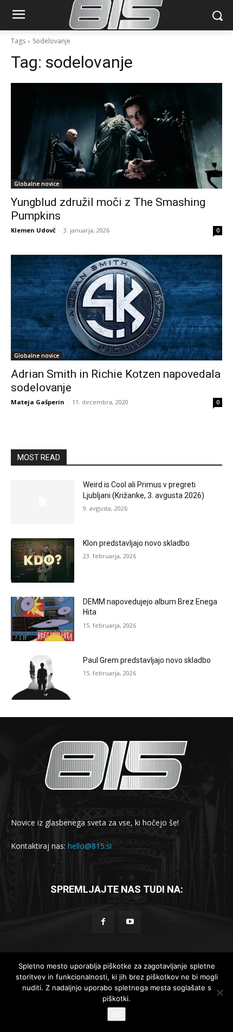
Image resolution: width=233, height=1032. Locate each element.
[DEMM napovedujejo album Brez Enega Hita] (42, 619)
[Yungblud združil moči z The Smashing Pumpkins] (116, 136)
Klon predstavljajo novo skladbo (136, 543)
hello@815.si (90, 846)
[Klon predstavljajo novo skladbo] (42, 560)
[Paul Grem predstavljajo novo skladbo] (42, 677)
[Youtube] (129, 921)
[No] (219, 992)
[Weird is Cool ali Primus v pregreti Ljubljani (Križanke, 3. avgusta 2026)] (42, 502)
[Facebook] (103, 921)
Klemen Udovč (33, 230)
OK (116, 1014)
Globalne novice (36, 184)
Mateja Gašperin (37, 402)
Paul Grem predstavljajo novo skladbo (147, 660)
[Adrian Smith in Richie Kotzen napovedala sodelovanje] (116, 307)
